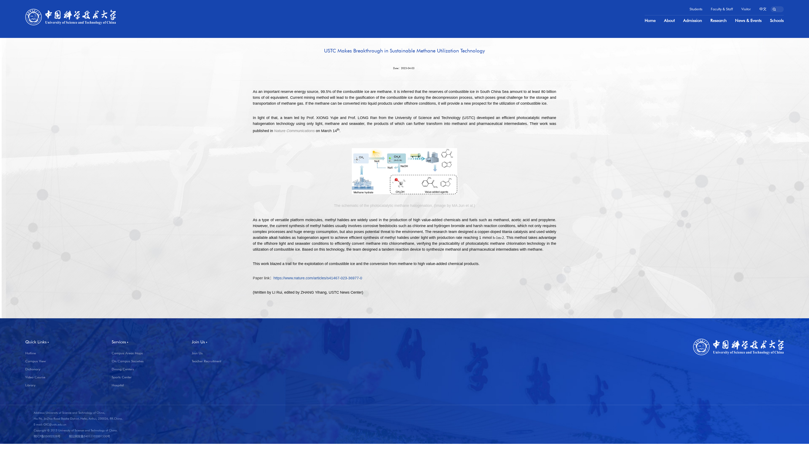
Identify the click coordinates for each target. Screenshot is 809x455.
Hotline (30, 353)
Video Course (35, 377)
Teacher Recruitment (206, 361)
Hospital (118, 385)
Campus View (35, 361)
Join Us (197, 353)
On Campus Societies (128, 361)
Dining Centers (123, 369)
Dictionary (32, 369)
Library (30, 385)
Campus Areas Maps (127, 353)
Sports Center (122, 377)
